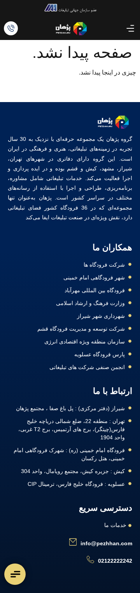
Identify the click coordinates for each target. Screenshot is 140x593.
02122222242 (115, 561)
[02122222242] (90, 559)
